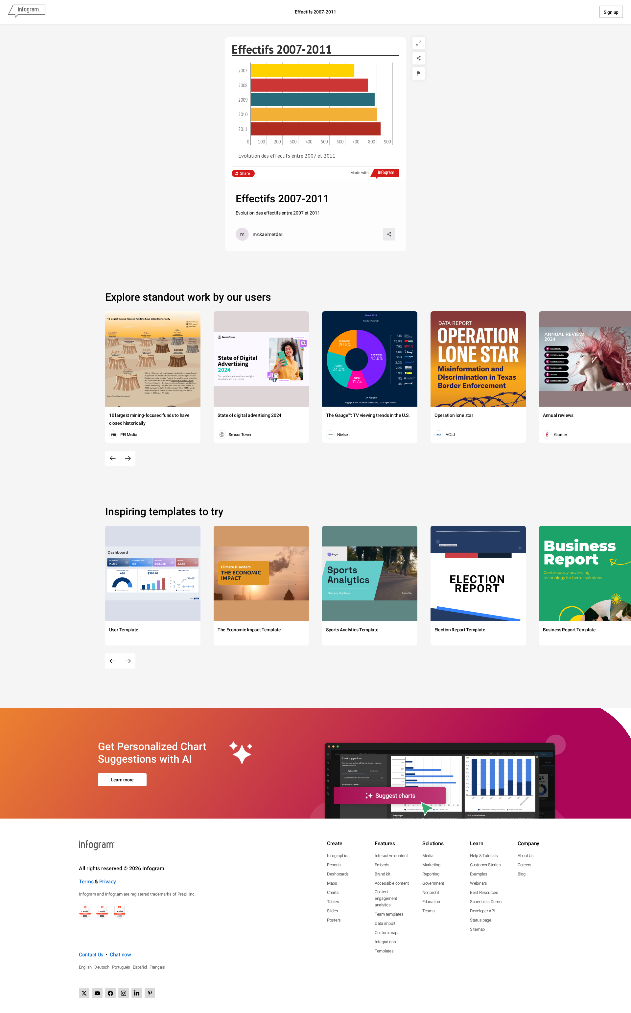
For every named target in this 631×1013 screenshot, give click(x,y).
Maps (332, 883)
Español (140, 967)
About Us (526, 855)
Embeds (382, 864)
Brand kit (382, 874)
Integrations (385, 941)
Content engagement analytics (386, 898)
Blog (522, 874)
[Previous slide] (112, 458)
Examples (478, 874)
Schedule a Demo (486, 901)
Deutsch (101, 967)
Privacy (107, 881)
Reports (334, 864)
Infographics (338, 855)
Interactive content (391, 855)
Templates (384, 951)
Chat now (120, 954)
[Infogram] (26, 12)
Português (121, 967)
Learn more (122, 779)
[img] (302, 70)
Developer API (482, 910)
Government (433, 883)
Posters (334, 920)
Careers (524, 864)
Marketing (431, 864)
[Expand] (418, 43)
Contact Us (91, 954)
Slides (332, 910)
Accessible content (392, 883)
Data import (385, 923)
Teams (428, 910)
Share (245, 173)
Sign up (611, 12)
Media (427, 855)
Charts (333, 892)
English (85, 967)
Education (431, 901)
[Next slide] (128, 458)
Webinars (478, 883)
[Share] (418, 58)
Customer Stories (485, 864)
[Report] (418, 73)
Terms (86, 881)
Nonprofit (430, 892)
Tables (333, 901)
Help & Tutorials (484, 855)
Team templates (389, 914)
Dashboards (338, 874)
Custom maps (387, 932)
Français (157, 967)
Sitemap (477, 929)
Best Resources (484, 892)
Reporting (430, 874)
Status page (480, 920)
